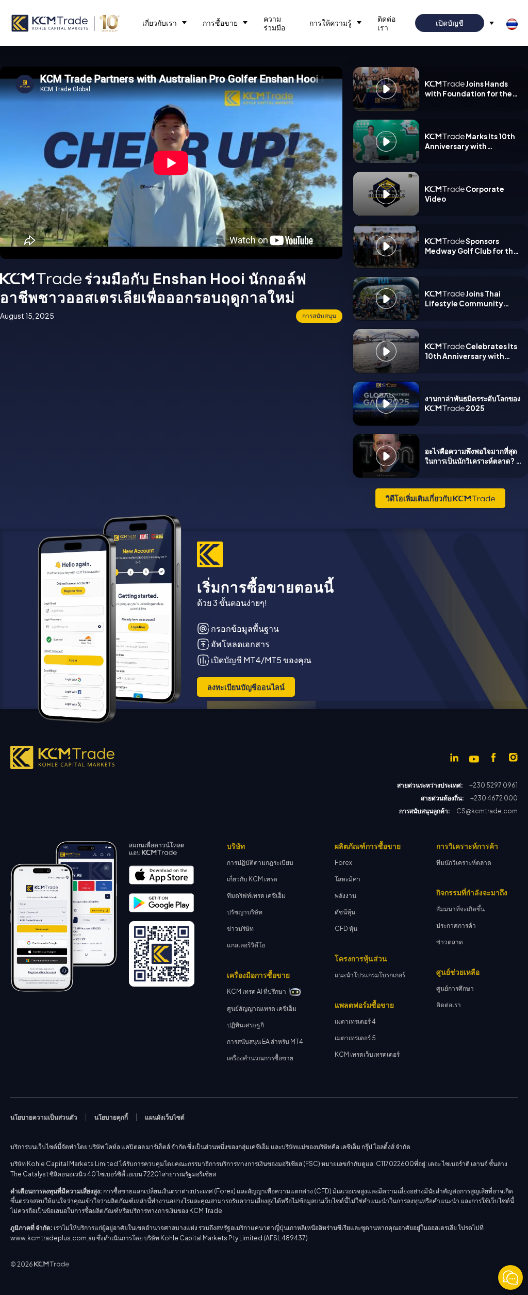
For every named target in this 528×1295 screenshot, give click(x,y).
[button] (162, 23)
